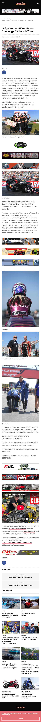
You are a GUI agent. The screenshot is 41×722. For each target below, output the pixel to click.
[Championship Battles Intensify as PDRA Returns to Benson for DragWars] (11, 653)
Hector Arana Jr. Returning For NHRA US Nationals (29, 639)
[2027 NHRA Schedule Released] (30, 603)
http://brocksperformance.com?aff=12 (17, 542)
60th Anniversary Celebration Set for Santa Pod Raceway (10, 615)
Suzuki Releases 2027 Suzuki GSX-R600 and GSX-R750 (10, 696)
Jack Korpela (5, 37)
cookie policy (5, 715)
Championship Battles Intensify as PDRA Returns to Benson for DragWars (10, 666)
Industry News (6, 691)
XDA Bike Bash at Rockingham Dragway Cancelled (28, 696)
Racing (4, 24)
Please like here (29, 531)
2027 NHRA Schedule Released (28, 614)
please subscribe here (17, 529)
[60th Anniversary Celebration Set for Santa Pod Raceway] (11, 603)
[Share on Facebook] (4, 72)
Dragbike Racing (26, 691)
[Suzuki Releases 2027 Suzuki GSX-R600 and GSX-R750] (11, 683)
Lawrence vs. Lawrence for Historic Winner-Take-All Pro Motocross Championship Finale (10, 640)
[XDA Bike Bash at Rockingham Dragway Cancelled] (30, 683)
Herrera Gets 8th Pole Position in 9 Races (20, 585)
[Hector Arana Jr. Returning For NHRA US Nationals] (30, 627)
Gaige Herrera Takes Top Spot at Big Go (20, 577)
